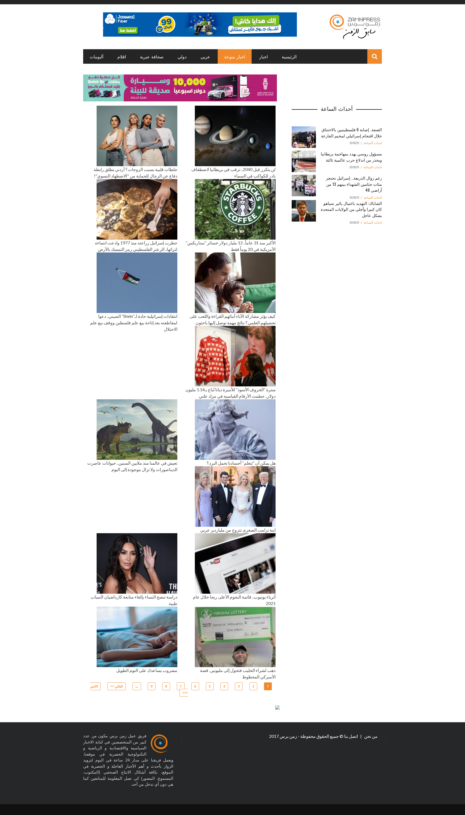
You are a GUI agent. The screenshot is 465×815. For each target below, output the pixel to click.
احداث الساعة (373, 143)
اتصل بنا (351, 736)
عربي (205, 56)
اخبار (263, 56)
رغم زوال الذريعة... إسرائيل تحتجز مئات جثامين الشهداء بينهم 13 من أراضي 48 (354, 184)
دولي (182, 56)
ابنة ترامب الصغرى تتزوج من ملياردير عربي (238, 529)
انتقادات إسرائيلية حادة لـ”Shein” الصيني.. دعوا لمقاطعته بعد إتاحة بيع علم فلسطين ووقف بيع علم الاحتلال (133, 323)
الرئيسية (289, 56)
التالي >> (116, 686)
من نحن (370, 736)
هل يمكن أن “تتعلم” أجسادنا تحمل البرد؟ (241, 462)
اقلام (121, 56)
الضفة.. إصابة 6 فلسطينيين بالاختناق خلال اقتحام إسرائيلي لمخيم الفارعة (351, 132)
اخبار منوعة (234, 56)
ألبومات (96, 56)
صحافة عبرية (152, 56)
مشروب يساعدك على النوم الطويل (146, 670)
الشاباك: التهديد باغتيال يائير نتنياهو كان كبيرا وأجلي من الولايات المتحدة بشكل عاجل (351, 209)
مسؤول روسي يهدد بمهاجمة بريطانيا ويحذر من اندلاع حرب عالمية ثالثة (351, 157)
